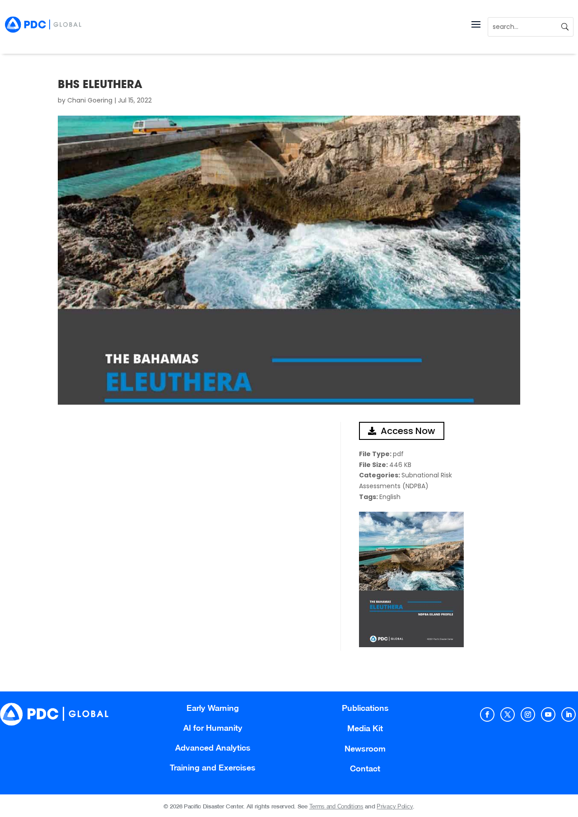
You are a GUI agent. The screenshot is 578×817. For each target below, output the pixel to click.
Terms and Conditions (336, 806)
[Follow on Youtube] (548, 714)
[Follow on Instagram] (528, 714)
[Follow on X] (507, 714)
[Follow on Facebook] (487, 714)
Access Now (408, 431)
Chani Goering (89, 100)
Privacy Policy (395, 806)
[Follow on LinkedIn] (568, 714)
